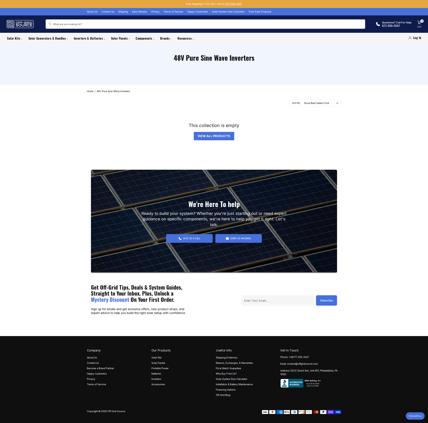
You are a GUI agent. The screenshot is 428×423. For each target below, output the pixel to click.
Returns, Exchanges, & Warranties (234, 362)
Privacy (155, 11)
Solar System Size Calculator (228, 11)
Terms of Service (173, 11)
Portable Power (160, 368)
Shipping (123, 11)
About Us (92, 11)
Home (90, 91)
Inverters (156, 379)
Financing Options (226, 389)
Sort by (296, 103)
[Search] (50, 24)
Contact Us (107, 11)
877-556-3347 (234, 4)
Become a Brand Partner (100, 368)
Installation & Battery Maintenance (234, 384)
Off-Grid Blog (223, 395)
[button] (415, 416)
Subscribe (326, 300)
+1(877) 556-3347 (299, 357)
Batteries (156, 373)
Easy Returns (139, 11)
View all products (214, 136)
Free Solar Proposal (260, 11)
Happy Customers (197, 11)
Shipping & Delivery (227, 357)
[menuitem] (15, 38)
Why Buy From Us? (226, 373)
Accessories (158, 384)
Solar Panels (158, 362)
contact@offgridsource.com (302, 363)
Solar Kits (156, 357)
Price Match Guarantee (228, 368)
